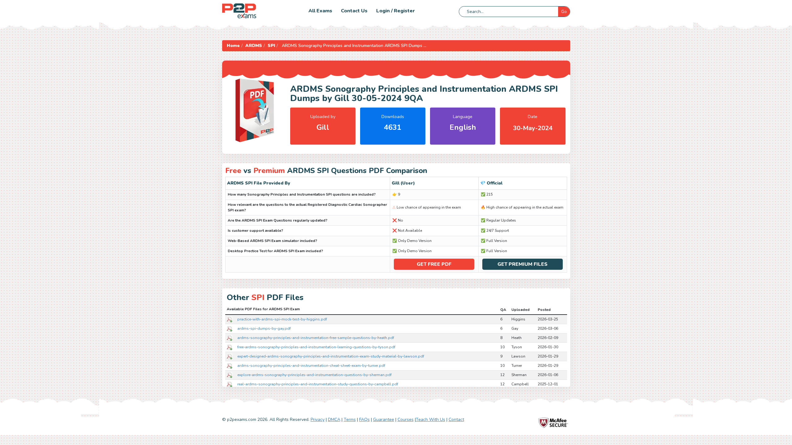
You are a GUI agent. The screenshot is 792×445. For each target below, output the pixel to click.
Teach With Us (430, 419)
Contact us (354, 10)
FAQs (364, 419)
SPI (271, 46)
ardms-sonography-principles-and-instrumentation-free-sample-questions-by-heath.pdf (315, 337)
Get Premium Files (522, 264)
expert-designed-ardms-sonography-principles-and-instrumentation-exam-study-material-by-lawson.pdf (330, 356)
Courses (406, 419)
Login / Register (395, 10)
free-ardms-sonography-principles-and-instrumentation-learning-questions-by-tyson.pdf (316, 347)
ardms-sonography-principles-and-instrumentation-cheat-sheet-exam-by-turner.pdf (311, 365)
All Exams (320, 10)
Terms (350, 419)
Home (233, 46)
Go (564, 12)
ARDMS (253, 46)
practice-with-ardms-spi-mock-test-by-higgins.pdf (282, 319)
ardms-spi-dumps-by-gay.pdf (264, 328)
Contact (456, 419)
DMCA (334, 419)
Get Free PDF (434, 264)
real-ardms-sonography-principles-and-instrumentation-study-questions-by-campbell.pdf (317, 384)
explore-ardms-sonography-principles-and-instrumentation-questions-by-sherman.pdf (314, 374)
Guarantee (383, 419)
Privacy (318, 419)
